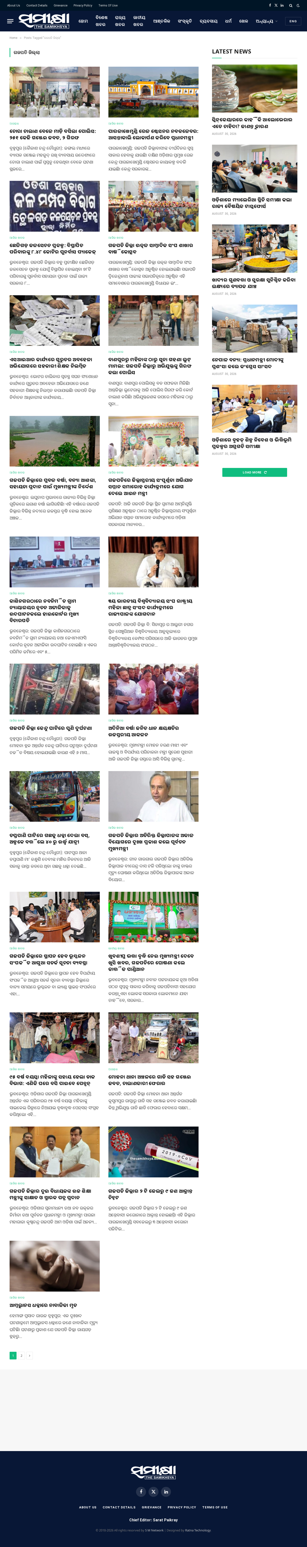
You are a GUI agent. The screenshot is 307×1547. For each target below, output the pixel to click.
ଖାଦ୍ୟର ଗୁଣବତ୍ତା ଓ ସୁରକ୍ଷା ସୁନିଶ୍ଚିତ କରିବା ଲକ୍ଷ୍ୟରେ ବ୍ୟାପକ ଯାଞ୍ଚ (253, 283)
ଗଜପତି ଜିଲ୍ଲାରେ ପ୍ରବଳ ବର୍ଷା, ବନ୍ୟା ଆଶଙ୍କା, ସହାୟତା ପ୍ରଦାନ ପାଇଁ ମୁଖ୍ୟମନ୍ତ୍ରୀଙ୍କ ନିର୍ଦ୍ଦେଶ (53, 483)
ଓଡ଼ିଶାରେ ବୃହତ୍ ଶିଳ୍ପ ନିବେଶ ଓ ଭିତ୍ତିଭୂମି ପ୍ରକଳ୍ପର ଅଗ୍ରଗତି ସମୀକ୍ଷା (252, 443)
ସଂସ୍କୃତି (185, 21)
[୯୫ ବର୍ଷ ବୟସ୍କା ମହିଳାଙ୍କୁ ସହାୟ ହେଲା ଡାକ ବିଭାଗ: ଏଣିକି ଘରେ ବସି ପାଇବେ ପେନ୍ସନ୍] (55, 1037)
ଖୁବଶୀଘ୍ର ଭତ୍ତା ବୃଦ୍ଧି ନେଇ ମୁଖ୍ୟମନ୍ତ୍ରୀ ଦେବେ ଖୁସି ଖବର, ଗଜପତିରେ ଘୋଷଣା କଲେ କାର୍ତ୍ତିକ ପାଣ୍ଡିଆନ (151, 962)
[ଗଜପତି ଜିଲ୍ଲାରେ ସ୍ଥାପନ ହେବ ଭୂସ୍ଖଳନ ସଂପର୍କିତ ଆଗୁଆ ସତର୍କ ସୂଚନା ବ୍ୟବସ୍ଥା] (55, 917)
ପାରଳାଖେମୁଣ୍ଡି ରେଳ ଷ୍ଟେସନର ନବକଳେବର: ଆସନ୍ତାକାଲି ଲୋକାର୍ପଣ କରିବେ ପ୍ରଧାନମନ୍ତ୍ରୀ (153, 134)
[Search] (290, 5)
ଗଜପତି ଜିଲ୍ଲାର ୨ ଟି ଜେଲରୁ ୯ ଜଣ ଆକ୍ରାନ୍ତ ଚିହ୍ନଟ (150, 1194)
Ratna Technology (198, 1530)
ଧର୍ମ (228, 21)
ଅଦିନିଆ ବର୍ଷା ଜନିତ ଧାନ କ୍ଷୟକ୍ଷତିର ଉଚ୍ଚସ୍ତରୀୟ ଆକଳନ (143, 731)
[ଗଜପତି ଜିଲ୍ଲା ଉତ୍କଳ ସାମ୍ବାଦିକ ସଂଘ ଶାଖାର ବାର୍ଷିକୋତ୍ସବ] (153, 206)
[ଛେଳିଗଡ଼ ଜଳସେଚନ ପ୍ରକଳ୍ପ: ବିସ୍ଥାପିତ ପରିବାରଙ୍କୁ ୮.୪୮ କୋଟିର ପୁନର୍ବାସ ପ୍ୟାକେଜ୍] (55, 206)
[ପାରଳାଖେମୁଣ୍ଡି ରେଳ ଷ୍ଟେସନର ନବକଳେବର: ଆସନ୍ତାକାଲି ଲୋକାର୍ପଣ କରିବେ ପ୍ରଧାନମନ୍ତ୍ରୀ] (153, 92)
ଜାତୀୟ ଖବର (139, 21)
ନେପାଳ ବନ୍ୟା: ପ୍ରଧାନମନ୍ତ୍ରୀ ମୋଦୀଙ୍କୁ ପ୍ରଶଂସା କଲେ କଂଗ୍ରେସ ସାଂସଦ (248, 362)
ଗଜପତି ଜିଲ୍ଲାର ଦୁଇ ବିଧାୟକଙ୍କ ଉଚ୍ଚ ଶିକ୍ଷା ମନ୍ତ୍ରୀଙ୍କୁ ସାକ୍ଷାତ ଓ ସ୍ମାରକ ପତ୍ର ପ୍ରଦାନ (50, 1194)
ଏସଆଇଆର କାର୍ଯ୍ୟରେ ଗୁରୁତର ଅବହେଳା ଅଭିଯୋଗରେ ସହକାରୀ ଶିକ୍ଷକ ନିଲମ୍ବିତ (51, 362)
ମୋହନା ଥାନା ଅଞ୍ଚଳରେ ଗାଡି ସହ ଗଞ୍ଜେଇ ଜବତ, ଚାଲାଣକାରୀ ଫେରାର (149, 1080)
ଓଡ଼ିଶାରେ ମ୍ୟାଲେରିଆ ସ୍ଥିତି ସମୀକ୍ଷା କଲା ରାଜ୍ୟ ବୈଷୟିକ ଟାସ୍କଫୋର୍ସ (252, 202)
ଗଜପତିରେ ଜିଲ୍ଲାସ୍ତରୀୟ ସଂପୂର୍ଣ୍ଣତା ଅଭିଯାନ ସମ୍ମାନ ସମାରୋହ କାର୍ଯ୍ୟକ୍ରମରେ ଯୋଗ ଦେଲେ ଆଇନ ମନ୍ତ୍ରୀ (150, 486)
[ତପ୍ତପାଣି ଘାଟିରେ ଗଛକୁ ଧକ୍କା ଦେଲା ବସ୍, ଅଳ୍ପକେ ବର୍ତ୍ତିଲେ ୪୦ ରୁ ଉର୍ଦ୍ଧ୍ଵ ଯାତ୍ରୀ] (55, 796)
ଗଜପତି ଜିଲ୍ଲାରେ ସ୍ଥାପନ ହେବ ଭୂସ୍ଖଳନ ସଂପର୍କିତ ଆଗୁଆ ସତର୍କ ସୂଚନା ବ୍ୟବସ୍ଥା (48, 959)
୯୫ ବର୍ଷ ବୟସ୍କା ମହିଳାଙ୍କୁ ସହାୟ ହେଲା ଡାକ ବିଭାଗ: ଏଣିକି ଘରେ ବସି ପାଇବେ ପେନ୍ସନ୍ (52, 1080)
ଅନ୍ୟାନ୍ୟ (264, 21)
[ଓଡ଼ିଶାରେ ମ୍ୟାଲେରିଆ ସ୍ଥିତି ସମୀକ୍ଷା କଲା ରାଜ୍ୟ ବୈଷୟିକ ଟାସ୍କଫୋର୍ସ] (254, 169)
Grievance (60, 5)
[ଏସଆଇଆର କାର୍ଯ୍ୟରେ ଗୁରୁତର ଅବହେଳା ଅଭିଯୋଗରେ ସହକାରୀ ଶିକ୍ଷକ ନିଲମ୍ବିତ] (55, 320)
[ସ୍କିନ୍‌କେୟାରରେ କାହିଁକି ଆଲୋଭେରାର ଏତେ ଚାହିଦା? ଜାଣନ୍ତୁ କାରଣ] (254, 88)
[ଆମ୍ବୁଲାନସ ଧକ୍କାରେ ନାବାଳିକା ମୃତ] (55, 1266)
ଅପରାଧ (14, 123)
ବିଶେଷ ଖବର (102, 21)
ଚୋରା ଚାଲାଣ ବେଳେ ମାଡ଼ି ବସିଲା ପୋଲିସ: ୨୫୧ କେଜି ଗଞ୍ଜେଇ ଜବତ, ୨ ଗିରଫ (53, 134)
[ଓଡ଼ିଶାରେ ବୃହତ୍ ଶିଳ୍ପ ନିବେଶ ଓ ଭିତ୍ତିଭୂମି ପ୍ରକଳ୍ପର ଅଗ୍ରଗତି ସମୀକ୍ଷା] (254, 409)
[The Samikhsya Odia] (44, 21)
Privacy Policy (83, 5)
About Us (13, 5)
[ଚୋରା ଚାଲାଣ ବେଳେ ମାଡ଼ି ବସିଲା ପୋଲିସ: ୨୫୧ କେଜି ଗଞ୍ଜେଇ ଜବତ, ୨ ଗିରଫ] (55, 92)
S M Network (154, 1530)
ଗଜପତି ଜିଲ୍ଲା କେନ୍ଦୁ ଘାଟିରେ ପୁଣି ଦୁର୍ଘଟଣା (51, 728)
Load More (252, 472)
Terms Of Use (108, 5)
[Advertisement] (254, 521)
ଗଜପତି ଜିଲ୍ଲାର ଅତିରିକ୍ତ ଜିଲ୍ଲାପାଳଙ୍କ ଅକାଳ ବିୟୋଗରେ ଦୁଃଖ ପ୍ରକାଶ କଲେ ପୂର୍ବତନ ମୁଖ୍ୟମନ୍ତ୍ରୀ (151, 841)
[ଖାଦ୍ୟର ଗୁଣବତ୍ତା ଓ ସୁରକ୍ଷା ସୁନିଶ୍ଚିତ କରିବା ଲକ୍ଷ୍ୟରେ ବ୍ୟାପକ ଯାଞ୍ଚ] (254, 248)
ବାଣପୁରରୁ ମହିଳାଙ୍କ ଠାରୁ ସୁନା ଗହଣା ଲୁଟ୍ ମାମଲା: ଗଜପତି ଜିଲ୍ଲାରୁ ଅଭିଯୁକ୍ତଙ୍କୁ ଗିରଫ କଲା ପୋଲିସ (150, 366)
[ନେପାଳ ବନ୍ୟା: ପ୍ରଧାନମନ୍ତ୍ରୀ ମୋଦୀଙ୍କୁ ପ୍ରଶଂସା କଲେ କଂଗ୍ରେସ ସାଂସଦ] (254, 329)
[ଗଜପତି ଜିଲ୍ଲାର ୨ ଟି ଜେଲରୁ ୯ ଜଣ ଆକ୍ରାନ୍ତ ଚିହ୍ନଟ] (153, 1152)
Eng (293, 21)
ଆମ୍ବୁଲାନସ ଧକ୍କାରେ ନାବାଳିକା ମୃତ (43, 1305)
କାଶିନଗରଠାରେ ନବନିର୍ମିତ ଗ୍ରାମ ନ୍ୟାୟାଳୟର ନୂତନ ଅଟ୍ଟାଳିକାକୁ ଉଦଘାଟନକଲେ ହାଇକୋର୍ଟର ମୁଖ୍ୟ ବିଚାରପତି (44, 611)
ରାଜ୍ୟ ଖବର (120, 21)
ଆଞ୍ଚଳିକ (162, 21)
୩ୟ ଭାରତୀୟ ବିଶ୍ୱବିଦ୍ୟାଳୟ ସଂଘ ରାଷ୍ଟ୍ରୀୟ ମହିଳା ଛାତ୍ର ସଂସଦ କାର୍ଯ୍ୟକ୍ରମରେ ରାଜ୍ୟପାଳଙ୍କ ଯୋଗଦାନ (150, 607)
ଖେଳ (243, 21)
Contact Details (36, 5)
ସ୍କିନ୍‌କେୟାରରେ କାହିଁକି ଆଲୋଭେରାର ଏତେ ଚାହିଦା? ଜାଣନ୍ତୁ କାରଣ (252, 122)
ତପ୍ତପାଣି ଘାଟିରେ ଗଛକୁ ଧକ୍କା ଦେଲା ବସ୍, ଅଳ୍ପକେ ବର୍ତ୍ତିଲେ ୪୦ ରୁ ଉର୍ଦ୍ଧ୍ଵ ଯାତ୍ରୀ (50, 838)
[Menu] (10, 21)
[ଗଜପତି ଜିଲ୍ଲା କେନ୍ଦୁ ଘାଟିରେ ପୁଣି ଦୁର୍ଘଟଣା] (55, 689)
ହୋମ (83, 21)
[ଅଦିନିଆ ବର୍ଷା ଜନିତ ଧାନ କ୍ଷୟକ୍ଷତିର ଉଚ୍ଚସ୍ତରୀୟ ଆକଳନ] (153, 689)
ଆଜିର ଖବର (115, 123)
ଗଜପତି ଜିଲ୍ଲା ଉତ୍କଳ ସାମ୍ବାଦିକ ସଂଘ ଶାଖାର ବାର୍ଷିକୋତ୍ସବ (150, 248)
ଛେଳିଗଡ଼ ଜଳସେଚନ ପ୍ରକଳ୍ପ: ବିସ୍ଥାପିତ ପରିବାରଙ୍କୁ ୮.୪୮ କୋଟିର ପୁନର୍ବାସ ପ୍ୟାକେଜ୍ (53, 248)
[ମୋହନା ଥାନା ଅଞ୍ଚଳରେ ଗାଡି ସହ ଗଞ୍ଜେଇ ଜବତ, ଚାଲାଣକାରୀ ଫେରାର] (153, 1037)
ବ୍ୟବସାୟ (209, 21)
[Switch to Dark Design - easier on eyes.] (297, 5)
